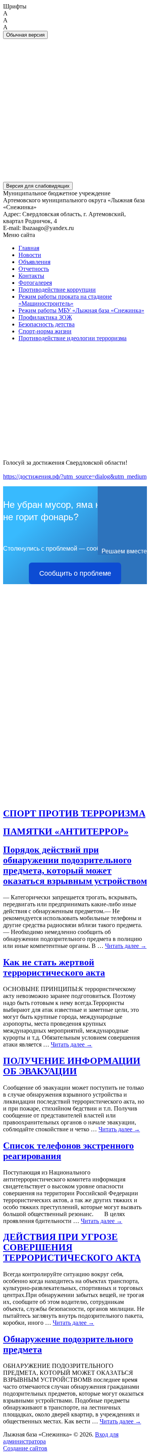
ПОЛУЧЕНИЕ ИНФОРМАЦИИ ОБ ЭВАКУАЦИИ (71, 1066)
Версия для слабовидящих (38, 186)
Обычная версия (25, 35)
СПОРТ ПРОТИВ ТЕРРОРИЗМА (74, 813)
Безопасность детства (46, 324)
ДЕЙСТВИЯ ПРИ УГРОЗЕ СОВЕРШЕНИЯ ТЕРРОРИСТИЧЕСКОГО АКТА (72, 1247)
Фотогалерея (35, 282)
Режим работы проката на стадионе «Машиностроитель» (65, 300)
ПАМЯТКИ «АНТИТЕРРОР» (65, 832)
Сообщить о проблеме (75, 573)
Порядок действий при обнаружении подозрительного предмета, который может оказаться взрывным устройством (75, 865)
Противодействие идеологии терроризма (72, 338)
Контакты (31, 275)
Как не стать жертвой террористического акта (54, 967)
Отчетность (33, 268)
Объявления (34, 262)
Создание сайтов (25, 1448)
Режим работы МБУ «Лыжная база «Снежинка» (81, 310)
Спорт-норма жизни (45, 331)
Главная (28, 248)
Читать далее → (126, 946)
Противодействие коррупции (57, 289)
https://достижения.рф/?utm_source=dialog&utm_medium (75, 476)
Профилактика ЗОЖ (45, 317)
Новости (29, 255)
